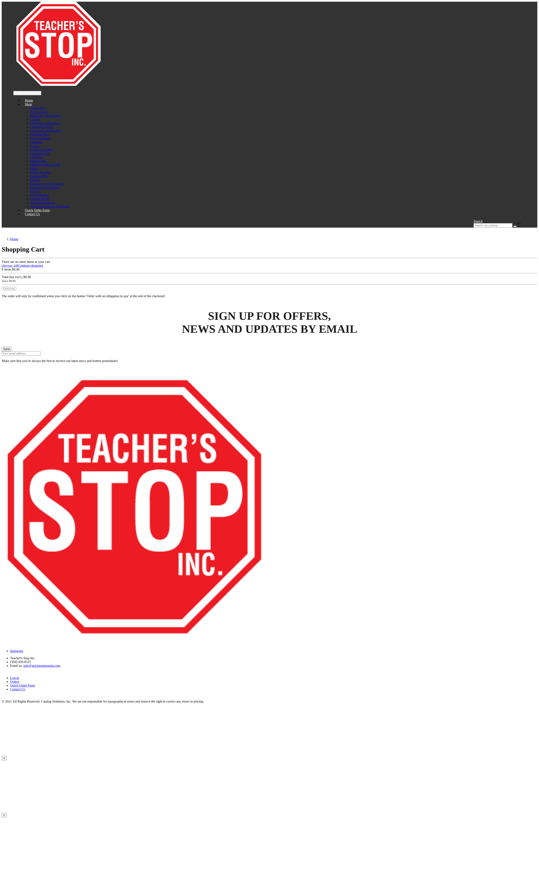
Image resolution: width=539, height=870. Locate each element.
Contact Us (17, 689)
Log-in (14, 678)
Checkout (9, 288)
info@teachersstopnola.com (41, 665)
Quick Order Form (22, 685)
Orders (14, 681)
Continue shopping (22, 265)
